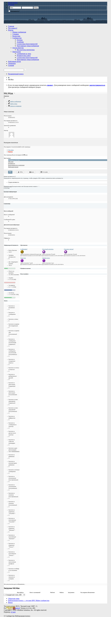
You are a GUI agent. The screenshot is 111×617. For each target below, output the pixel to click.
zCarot (13, 612)
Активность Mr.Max (14, 160)
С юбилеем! (23, 249)
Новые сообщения (19, 32)
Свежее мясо (46, 258)
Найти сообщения (15, 101)
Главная (11, 26)
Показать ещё (8, 186)
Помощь (11, 5)
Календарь (16, 36)
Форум (10, 30)
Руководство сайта (24, 56)
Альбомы (20, 42)
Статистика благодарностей (27, 44)
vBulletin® (16, 608)
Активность (11, 163)
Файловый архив (14, 61)
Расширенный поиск (16, 74)
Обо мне (10, 161)
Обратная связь (13, 598)
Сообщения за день (24, 54)
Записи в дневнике (15, 106)
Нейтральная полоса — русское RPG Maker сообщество (28, 600)
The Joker (11, 150)
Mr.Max (21, 172)
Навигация (16, 52)
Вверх (10, 602)
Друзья (32, 172)
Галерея (11, 65)
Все (10, 172)
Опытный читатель (47, 249)
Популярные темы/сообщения (28, 46)
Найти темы (13, 104)
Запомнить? (15, 11)
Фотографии (45, 172)
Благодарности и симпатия (16, 165)
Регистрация (12, 3)
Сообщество (17, 38)
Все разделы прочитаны (26, 50)
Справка (15, 34)
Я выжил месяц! (69, 249)
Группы (20, 40)
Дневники (12, 63)
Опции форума (18, 48)
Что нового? (12, 28)
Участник (23, 258)
